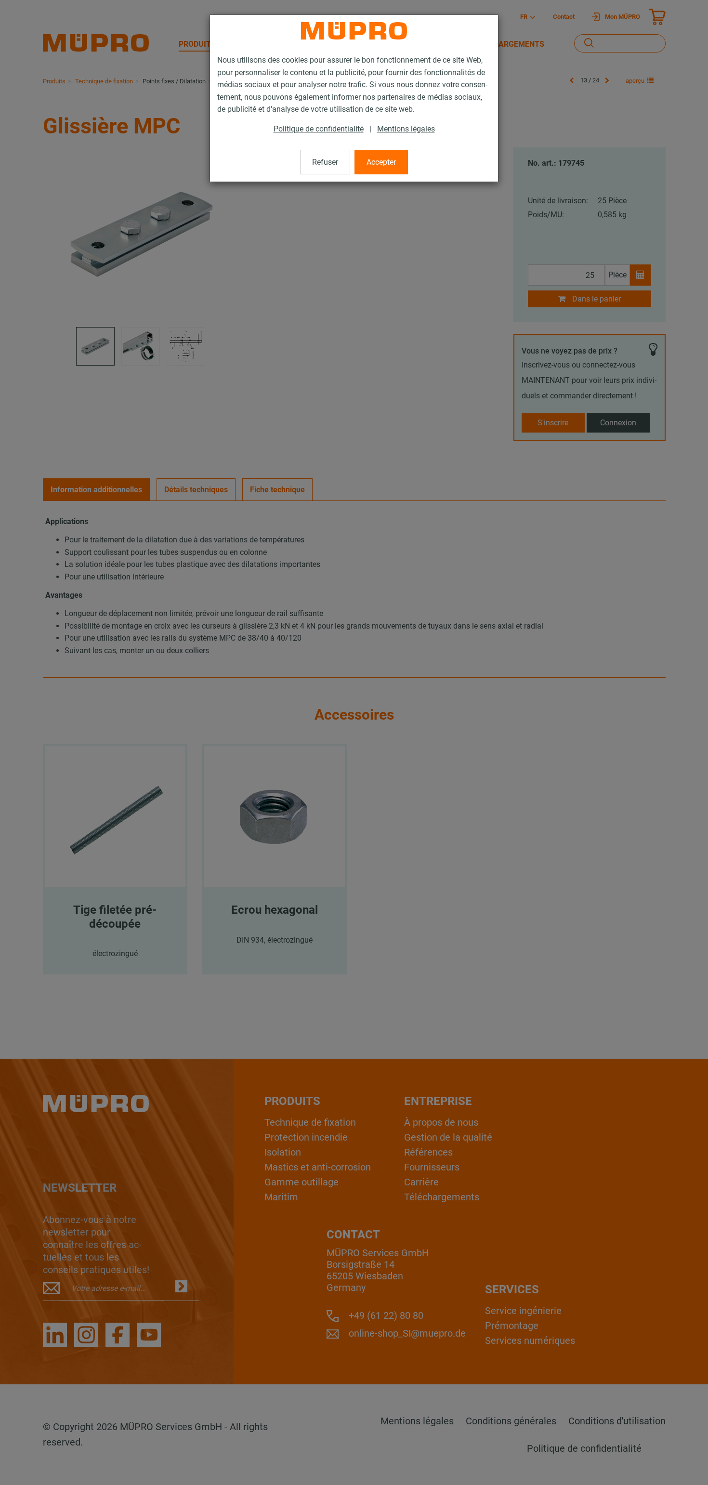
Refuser (325, 162)
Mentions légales (406, 128)
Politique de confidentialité (319, 128)
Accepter (381, 162)
